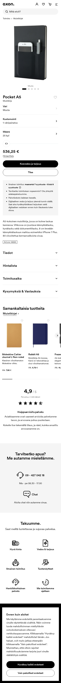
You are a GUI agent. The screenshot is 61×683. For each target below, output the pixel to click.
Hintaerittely (8, 156)
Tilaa (30, 172)
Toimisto (6, 18)
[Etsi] (6, 11)
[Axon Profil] (8, 4)
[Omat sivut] (37, 4)
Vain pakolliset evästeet (30, 673)
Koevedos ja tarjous (30, 163)
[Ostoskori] (50, 4)
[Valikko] (56, 4)
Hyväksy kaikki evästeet (31, 664)
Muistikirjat (18, 18)
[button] (30, 108)
